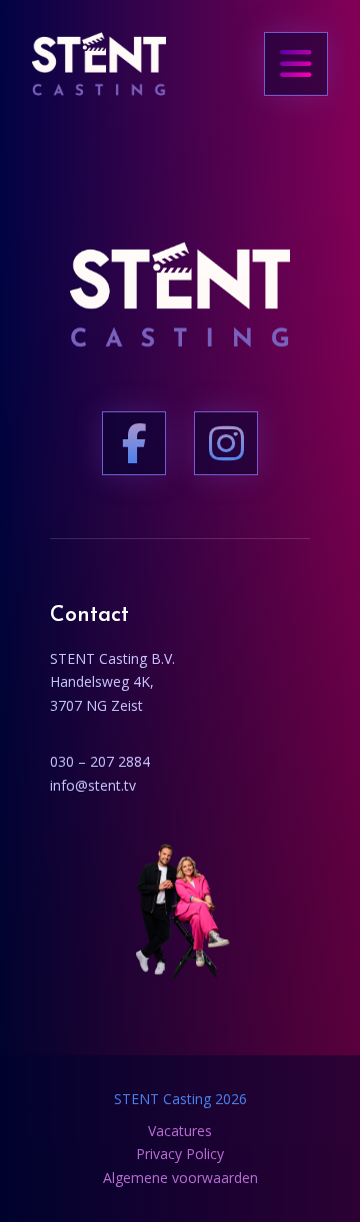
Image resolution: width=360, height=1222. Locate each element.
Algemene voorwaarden (180, 1177)
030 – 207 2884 (100, 761)
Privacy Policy (180, 1153)
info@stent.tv (93, 785)
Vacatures (180, 1130)
